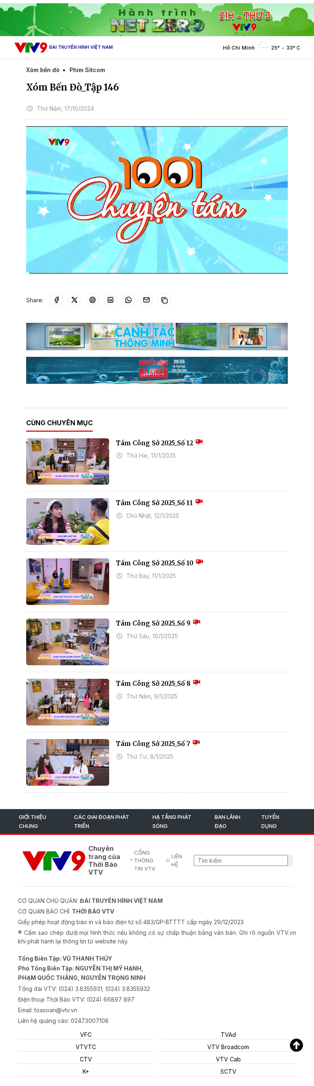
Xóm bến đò (43, 69)
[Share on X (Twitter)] (74, 300)
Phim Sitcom (87, 69)
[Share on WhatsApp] (128, 300)
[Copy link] (164, 299)
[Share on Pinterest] (92, 300)
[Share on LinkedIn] (110, 300)
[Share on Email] (146, 300)
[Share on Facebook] (56, 300)
